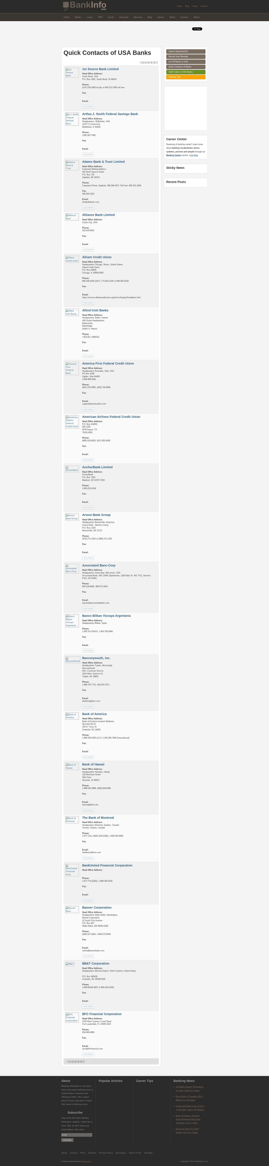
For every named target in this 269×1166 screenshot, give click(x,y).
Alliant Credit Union (96, 257)
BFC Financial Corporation (102, 1014)
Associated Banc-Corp (98, 565)
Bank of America (94, 714)
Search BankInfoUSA (178, 51)
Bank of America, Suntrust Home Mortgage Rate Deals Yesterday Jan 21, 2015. (188, 1119)
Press (82, 1153)
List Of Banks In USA (178, 61)
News (172, 17)
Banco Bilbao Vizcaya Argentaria (106, 615)
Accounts (123, 17)
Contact (204, 6)
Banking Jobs (175, 77)
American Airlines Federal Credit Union (111, 416)
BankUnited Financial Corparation (107, 865)
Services (138, 17)
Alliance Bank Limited (98, 215)
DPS (100, 17)
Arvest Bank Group (96, 515)
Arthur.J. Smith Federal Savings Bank (110, 114)
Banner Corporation (96, 907)
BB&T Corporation (95, 963)
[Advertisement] (118, 34)
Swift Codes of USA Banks (181, 72)
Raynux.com (86, 1161)
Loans (90, 17)
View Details (88, 106)
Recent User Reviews (178, 56)
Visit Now (193, 155)
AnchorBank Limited (97, 467)
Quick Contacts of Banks (180, 67)
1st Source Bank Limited (100, 69)
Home (179, 6)
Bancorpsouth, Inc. (96, 658)
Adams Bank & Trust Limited (103, 161)
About (196, 17)
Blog (187, 6)
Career (195, 6)
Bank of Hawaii (93, 764)
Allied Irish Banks (95, 310)
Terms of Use (135, 1153)
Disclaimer (121, 1153)
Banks (78, 17)
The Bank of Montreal (98, 817)
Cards (111, 17)
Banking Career (173, 155)
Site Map (148, 1153)
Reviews (92, 1153)
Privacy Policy (106, 1153)
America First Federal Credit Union (108, 363)
